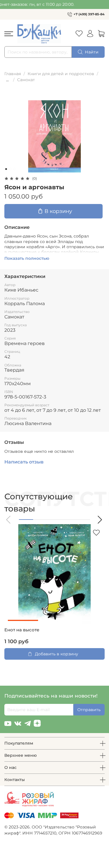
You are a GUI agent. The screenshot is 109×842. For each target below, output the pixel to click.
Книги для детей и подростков (61, 73)
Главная (12, 73)
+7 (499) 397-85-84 (89, 14)
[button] (8, 520)
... (7, 79)
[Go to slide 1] (6, 169)
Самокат (26, 79)
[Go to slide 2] (10, 169)
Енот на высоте (21, 630)
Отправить (89, 709)
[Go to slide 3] (14, 169)
